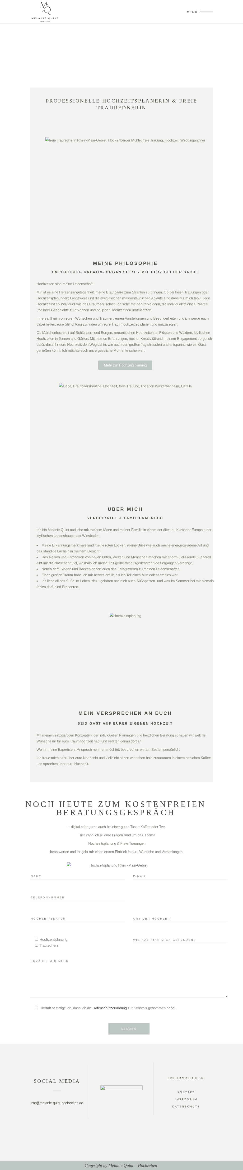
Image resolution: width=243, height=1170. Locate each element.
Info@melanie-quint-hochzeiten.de (56, 1103)
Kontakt (186, 1092)
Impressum (186, 1099)
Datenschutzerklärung (110, 1008)
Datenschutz (186, 1106)
